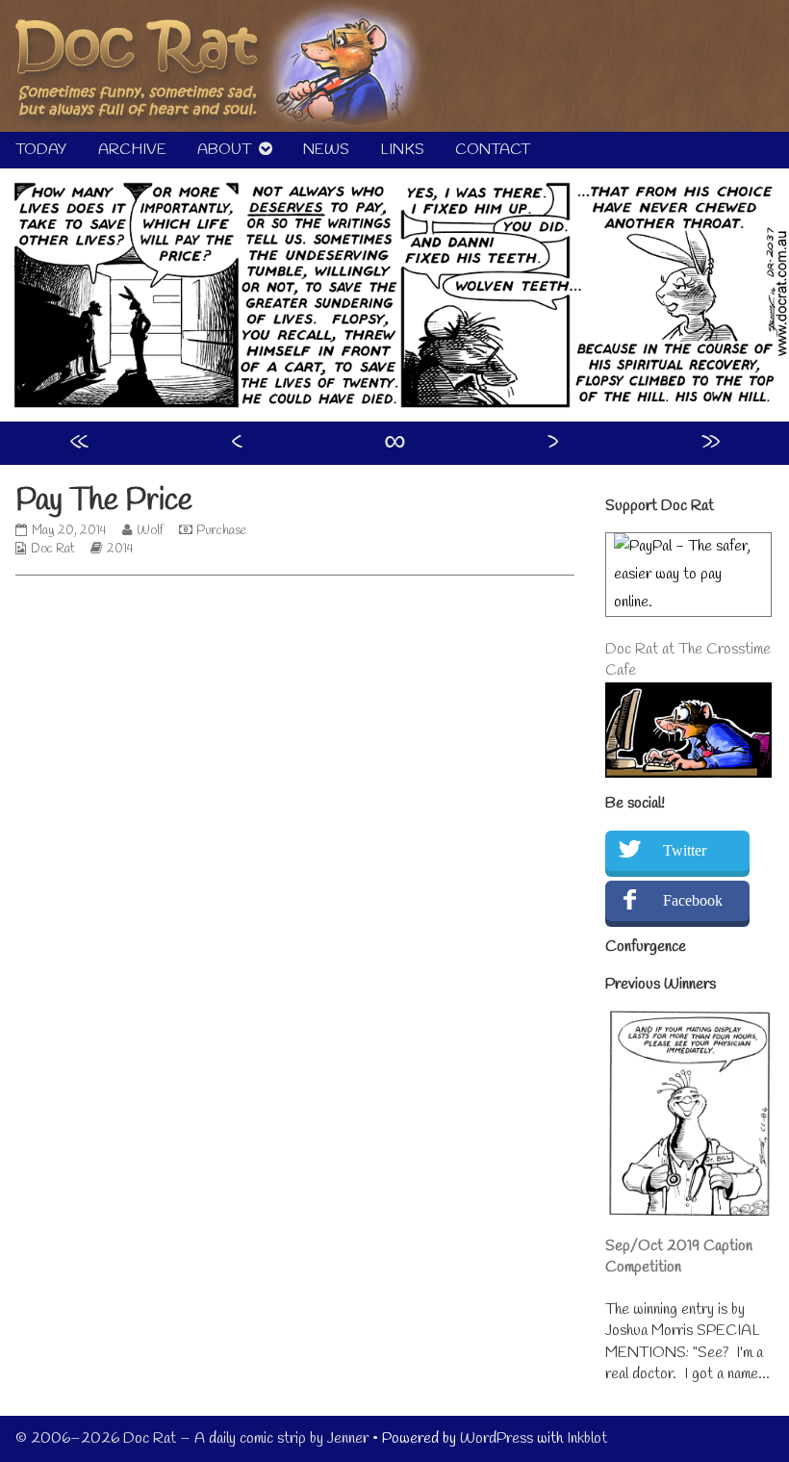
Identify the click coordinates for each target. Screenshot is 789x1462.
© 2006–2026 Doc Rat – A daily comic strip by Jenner (192, 1438)
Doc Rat (53, 549)
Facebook (693, 900)
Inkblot (587, 1438)
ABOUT (224, 150)
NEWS (326, 150)
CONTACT (492, 150)
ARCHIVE (132, 150)
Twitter (684, 850)
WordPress (496, 1438)
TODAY (41, 150)
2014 (120, 549)
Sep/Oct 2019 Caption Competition (678, 1256)
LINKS (402, 150)
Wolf (150, 531)
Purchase (221, 531)
